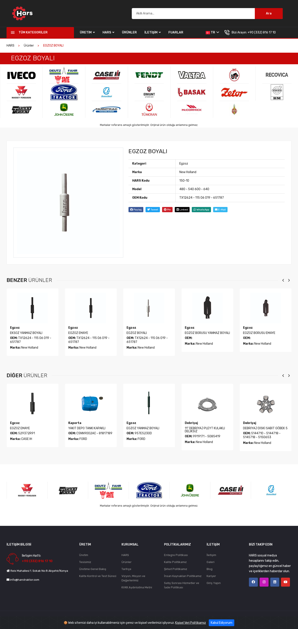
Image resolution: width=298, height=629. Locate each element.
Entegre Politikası (176, 555)
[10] (106, 92)
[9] (106, 74)
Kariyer (211, 576)
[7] (64, 92)
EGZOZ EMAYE (78, 333)
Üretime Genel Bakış (92, 569)
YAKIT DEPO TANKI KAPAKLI (86, 428)
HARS (107, 32)
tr (213, 32)
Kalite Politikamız (175, 562)
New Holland (187, 172)
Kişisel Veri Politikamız (190, 623)
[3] (21, 74)
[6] (64, 74)
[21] (276, 74)
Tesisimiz (85, 562)
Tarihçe (126, 569)
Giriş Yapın (214, 583)
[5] (21, 109)
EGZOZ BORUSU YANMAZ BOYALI (207, 333)
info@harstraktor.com (24, 579)
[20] (234, 109)
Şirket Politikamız (175, 569)
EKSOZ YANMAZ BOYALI (26, 333)
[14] (149, 109)
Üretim (86, 32)
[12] (149, 74)
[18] (234, 74)
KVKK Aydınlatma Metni (137, 587)
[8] (64, 109)
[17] (191, 109)
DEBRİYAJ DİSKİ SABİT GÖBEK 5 (265, 428)
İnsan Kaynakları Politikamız (183, 576)
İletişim (151, 32)
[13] (149, 92)
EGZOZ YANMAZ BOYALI (143, 428)
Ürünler (129, 32)
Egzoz (183, 163)
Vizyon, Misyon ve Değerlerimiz (133, 578)
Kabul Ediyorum (221, 623)
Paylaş (137, 209)
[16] (191, 92)
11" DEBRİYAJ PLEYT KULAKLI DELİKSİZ (205, 429)
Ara (269, 13)
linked (183, 209)
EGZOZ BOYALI (137, 333)
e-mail (222, 209)
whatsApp (202, 209)
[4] (21, 92)
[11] (106, 109)
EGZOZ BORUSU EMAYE (259, 333)
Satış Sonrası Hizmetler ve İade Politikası (181, 585)
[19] (234, 92)
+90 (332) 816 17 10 (262, 32)
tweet (154, 209)
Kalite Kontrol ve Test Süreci (97, 576)
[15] (191, 74)
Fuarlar (175, 32)
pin (168, 209)
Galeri (210, 562)
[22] (276, 92)
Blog (209, 569)
